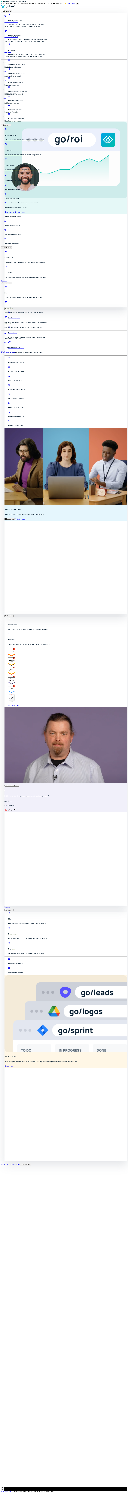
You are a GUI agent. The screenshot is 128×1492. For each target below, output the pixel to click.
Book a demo (10, 212)
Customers (8, 616)
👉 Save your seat (69, 3)
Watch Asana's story (12, 786)
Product (4, 12)
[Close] (77, 4)
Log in (3, 1164)
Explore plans (20, 212)
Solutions (4, 125)
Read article (9, 1066)
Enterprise (7, 907)
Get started (16, 1164)
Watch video (10, 519)
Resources (8, 910)
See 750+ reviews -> (14, 705)
